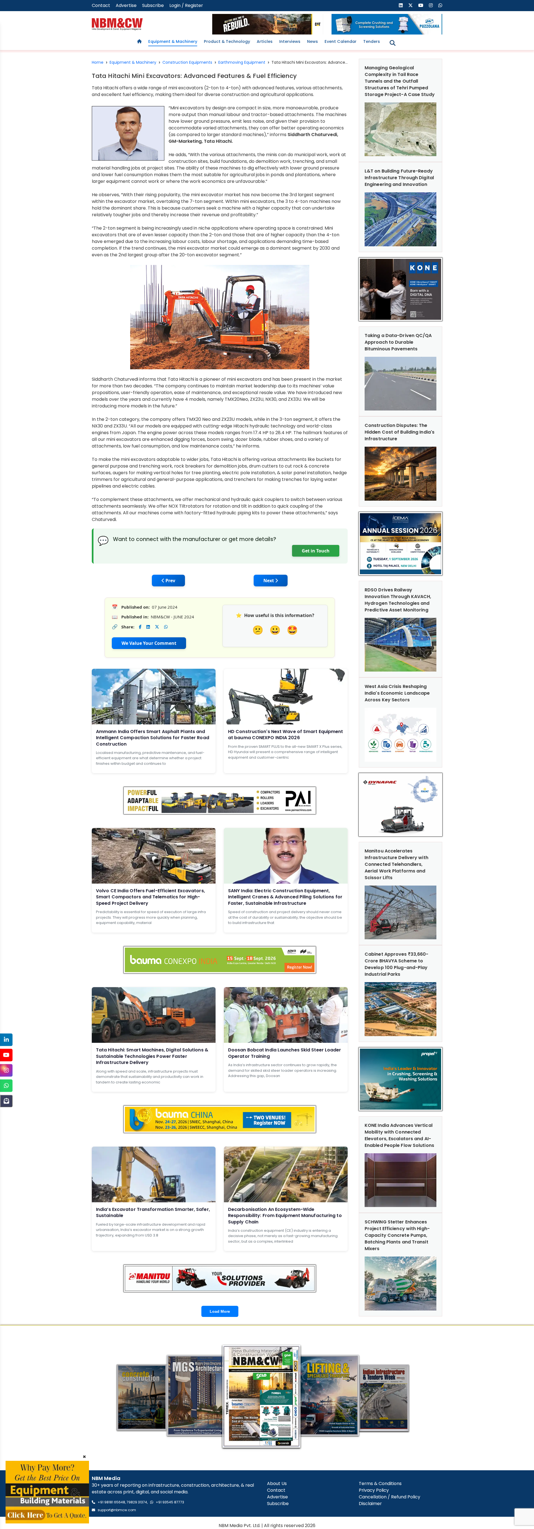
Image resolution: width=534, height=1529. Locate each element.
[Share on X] (157, 627)
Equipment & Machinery (172, 41)
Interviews (289, 41)
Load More (220, 1311)
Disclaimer (370, 1503)
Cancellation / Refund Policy (389, 1497)
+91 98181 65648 (111, 1502)
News (312, 41)
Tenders (371, 41)
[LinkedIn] (6, 1039)
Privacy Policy (374, 1490)
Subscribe (153, 5)
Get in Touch (316, 551)
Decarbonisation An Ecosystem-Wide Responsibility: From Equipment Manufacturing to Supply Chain (285, 1215)
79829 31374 (137, 1502)
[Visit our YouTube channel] (420, 5)
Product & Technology (227, 41)
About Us (277, 1483)
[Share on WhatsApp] (166, 627)
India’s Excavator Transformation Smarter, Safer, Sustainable (153, 1212)
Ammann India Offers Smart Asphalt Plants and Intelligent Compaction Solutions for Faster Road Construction (152, 737)
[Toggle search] (392, 43)
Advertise (126, 5)
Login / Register (186, 5)
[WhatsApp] (6, 1085)
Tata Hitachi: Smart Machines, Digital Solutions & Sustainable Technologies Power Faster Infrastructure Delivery (152, 1056)
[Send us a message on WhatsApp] (440, 5)
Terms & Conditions (380, 1483)
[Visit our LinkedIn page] (401, 5)
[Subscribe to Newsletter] (6, 1101)
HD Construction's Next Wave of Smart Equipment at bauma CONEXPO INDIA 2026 (285, 734)
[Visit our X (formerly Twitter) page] (410, 5)
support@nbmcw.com (117, 1510)
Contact (101, 5)
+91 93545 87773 (170, 1502)
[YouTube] (6, 1055)
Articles (265, 41)
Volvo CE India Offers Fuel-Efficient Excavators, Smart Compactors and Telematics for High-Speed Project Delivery (150, 897)
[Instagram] (6, 1070)
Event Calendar (341, 41)
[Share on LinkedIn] (148, 627)
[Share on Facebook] (140, 627)
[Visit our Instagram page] (431, 5)
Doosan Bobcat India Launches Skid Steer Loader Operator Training (284, 1053)
